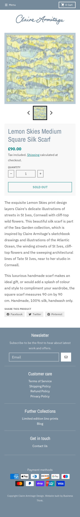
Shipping (33, 155)
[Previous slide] (29, 112)
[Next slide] (51, 112)
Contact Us (40, 446)
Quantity (14, 167)
